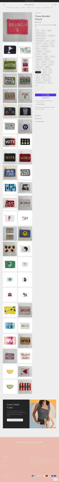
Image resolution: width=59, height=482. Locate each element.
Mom (50, 69)
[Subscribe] (38, 449)
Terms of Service (6, 465)
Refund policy (5, 467)
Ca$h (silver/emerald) (40, 38)
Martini (37, 30)
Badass (46, 56)
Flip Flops (50, 64)
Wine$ (37, 48)
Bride (50, 72)
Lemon (44, 77)
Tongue (37, 64)
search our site (5, 459)
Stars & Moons (39, 51)
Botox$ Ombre (39, 56)
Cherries (53, 40)
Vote (37, 46)
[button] (4, 4)
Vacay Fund (44, 48)
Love (37, 74)
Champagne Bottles (45, 46)
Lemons (44, 69)
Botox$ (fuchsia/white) (40, 35)
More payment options (45, 97)
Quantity (36, 85)
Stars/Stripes (47, 51)
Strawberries (44, 61)
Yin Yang (51, 61)
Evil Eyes (45, 43)
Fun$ (47, 40)
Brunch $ (38, 72)
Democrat (38, 69)
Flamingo (44, 64)
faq (3, 463)
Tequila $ (52, 56)
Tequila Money (51, 35)
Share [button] (37, 112)
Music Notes (47, 59)
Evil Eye (51, 43)
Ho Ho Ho (38, 80)
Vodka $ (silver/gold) (45, 74)
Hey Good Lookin (46, 80)
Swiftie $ (49, 82)
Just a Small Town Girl (40, 82)
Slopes (43, 30)
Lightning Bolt (39, 59)
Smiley (37, 61)
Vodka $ (44, 72)
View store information (40, 104)
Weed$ (49, 30)
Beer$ (53, 46)
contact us (5, 461)
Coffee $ (38, 77)
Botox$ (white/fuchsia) (40, 33)
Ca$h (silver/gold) (39, 40)
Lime (49, 77)
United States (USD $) (7, 477)
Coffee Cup (38, 43)
